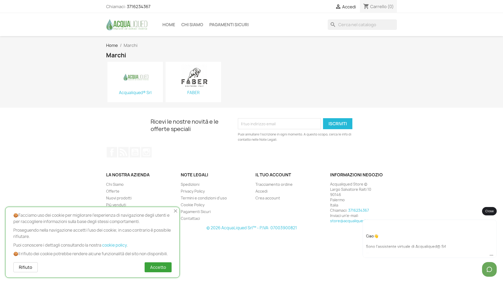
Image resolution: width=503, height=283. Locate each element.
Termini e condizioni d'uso (204, 197)
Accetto (158, 267)
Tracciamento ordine (274, 184)
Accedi (261, 191)
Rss (123, 152)
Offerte (112, 191)
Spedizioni (190, 184)
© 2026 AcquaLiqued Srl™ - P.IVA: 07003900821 (251, 228)
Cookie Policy (193, 204)
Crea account (267, 197)
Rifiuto (25, 267)
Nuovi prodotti (119, 197)
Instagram (146, 152)
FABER (193, 92)
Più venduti (116, 204)
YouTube (135, 152)
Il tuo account (273, 175)
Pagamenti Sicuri (229, 25)
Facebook (112, 152)
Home (168, 25)
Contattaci (190, 218)
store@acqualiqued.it (349, 220)
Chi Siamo (192, 25)
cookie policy (114, 245)
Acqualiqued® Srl (135, 92)
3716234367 (138, 6)
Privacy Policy (193, 191)
